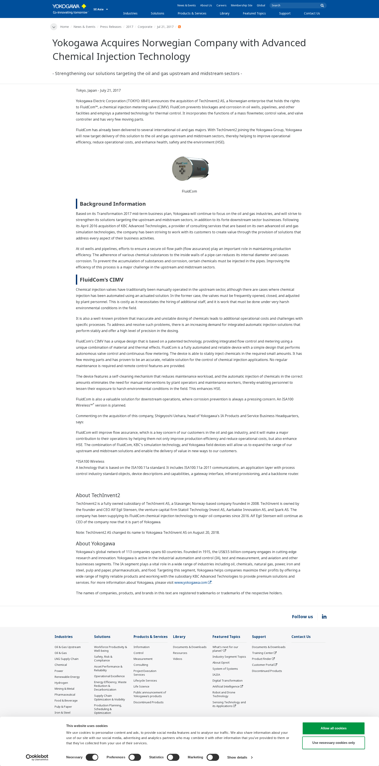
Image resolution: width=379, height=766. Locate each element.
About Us (206, 5)
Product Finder (261, 659)
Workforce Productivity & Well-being (110, 649)
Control (138, 653)
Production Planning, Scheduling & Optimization (108, 709)
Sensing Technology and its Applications (229, 704)
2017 (129, 27)
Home (64, 27)
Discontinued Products (149, 702)
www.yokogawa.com (190, 582)
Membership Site (241, 5)
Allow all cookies (334, 728)
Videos (177, 659)
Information (142, 647)
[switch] (135, 757)
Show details (237, 757)
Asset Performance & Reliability (108, 668)
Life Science (141, 686)
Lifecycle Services (145, 680)
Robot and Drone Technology (224, 694)
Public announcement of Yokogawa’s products (150, 694)
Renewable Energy (67, 677)
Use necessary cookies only (333, 743)
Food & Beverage (66, 700)
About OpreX (221, 662)
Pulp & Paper (63, 707)
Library (224, 13)
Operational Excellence (109, 676)
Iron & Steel (62, 712)
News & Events (186, 5)
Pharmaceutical (65, 694)
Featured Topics (254, 13)
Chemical (61, 665)
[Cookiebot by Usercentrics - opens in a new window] (37, 757)
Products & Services (192, 13)
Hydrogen (61, 683)
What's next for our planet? (225, 649)
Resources (180, 653)
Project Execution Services (145, 673)
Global (261, 5)
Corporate (145, 27)
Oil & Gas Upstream (68, 647)
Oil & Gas (61, 653)
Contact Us (312, 13)
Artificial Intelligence (226, 686)
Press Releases (111, 27)
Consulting (141, 665)
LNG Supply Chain (67, 659)
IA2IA (216, 675)
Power (59, 671)
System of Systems (225, 669)
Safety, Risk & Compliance (103, 658)
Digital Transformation (228, 680)
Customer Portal (263, 665)
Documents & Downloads (190, 647)
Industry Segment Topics (229, 657)
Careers (221, 5)
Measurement (143, 659)
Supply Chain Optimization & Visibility (109, 697)
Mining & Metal (64, 689)
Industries (130, 13)
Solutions (157, 13)
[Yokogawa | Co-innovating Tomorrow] (70, 9)
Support (285, 13)
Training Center (262, 653)
